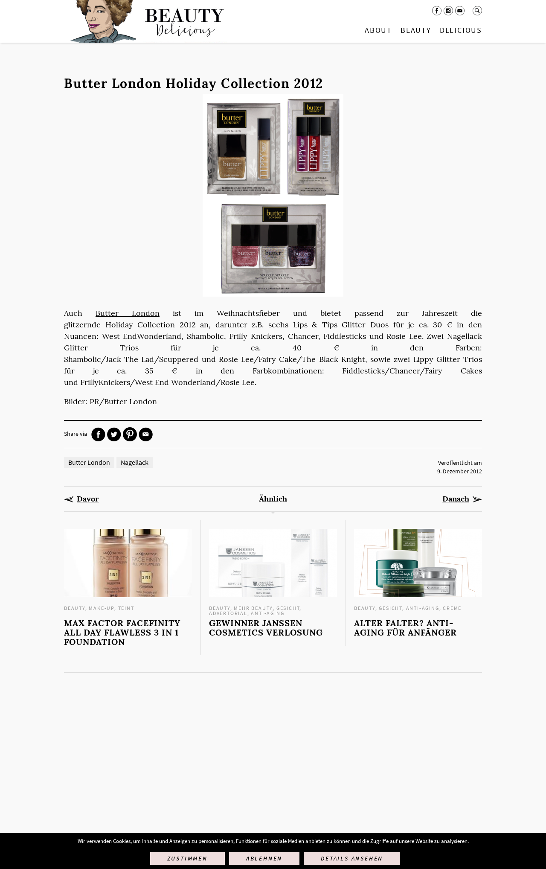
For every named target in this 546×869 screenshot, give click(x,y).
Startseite (145, 21)
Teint (126, 608)
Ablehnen (264, 858)
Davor (88, 499)
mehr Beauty (253, 608)
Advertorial (228, 613)
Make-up (101, 608)
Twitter (114, 434)
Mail (460, 10)
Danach (455, 499)
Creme (452, 608)
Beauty (416, 30)
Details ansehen (352, 858)
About (378, 30)
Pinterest (130, 434)
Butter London (128, 313)
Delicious (461, 30)
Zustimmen (187, 858)
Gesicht (288, 608)
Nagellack (134, 462)
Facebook (436, 10)
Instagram (448, 10)
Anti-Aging (267, 613)
